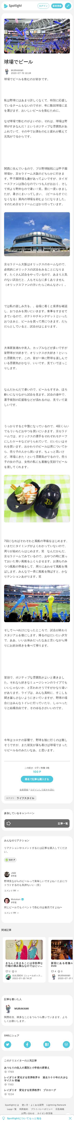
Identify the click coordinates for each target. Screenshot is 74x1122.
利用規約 (23, 1109)
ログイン (43, 6)
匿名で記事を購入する (37, 779)
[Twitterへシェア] (7, 1044)
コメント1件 (10, 891)
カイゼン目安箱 (45, 1113)
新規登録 (57, 6)
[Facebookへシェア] (27, 1044)
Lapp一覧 (12, 1109)
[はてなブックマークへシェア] (46, 1044)
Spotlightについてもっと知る (24, 1118)
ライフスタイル (20, 798)
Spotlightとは (12, 1105)
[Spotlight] (13, 6)
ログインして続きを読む (42, 789)
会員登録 (24, 789)
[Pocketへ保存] (66, 1044)
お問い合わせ (27, 1113)
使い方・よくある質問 (33, 1105)
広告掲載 (60, 1109)
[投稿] (68, 6)
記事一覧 (63, 823)
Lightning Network (56, 1105)
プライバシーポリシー (42, 1109)
